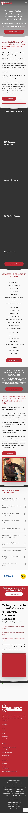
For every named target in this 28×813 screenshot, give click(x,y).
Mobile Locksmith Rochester (13, 804)
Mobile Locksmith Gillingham (14, 806)
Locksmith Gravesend (18, 791)
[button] (26, 3)
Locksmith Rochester (19, 789)
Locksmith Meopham (7, 795)
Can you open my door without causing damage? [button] (10, 514)
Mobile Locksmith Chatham (14, 808)
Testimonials (5, 736)
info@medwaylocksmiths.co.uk (9, 771)
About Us (4, 730)
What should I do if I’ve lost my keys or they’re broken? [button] (11, 536)
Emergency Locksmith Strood (9, 787)
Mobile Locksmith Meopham (18, 795)
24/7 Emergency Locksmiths (9, 747)
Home (3, 728)
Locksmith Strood (8, 791)
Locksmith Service (6, 749)
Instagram (4, 763)
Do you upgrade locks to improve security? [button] (11, 557)
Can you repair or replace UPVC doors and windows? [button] (11, 528)
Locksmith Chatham (20, 787)
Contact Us (4, 739)
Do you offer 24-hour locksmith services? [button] (10, 521)
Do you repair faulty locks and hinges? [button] (10, 543)
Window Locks (5, 755)
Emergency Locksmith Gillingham (13, 782)
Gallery (3, 733)
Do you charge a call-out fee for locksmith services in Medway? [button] (10, 499)
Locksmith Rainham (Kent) (8, 793)
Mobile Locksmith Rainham (13, 800)
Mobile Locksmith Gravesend (13, 802)
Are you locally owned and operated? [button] (9, 564)
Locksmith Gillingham (8, 789)
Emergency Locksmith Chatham (13, 780)
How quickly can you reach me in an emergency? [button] (11, 506)
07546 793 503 (5, 768)
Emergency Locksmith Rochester (13, 784)
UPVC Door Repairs (7, 752)
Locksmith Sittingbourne (20, 793)
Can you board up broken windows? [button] (11, 550)
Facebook (4, 766)
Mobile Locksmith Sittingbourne (13, 797)
